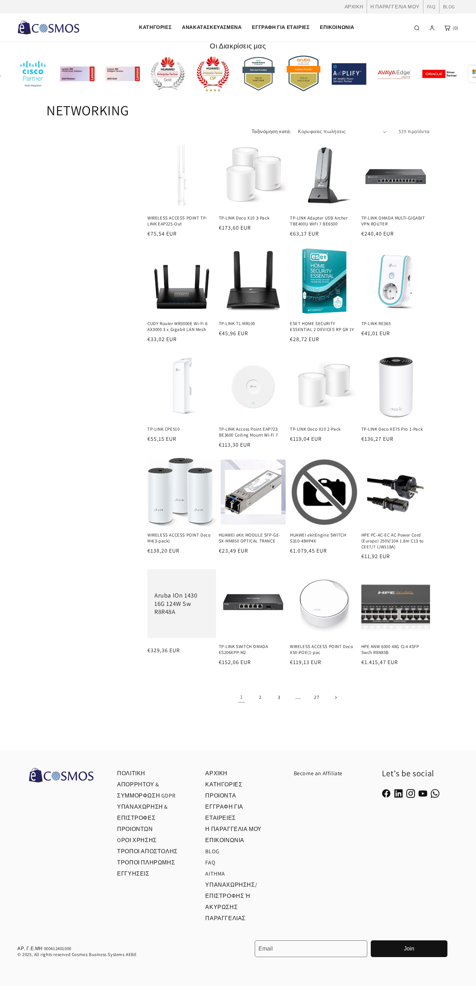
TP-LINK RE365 (376, 323)
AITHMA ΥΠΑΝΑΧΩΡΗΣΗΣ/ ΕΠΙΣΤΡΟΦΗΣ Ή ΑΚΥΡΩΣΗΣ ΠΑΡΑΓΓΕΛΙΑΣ (231, 896)
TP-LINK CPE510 (163, 429)
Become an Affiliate (318, 773)
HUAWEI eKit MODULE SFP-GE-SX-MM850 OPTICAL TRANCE (250, 538)
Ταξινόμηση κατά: (271, 131)
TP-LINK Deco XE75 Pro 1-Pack (392, 429)
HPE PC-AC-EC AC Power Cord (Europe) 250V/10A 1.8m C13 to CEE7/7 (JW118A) (392, 541)
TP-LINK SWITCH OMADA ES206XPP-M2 (243, 649)
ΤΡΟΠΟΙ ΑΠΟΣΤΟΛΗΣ (147, 851)
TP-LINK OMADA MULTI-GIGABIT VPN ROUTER (393, 221)
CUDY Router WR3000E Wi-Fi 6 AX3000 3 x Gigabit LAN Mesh (177, 326)
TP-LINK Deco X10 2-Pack (315, 429)
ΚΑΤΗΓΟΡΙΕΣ (223, 784)
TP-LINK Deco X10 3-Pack (244, 218)
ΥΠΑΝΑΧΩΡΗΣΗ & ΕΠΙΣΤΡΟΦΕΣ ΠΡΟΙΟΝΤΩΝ (142, 818)
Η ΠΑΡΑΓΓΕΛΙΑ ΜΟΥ (395, 6)
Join (409, 949)
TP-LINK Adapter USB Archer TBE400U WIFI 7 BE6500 (319, 221)
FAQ (431, 6)
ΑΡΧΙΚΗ (354, 6)
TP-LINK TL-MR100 (237, 323)
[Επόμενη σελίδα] (335, 697)
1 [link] (241, 697)
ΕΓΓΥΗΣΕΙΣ (133, 873)
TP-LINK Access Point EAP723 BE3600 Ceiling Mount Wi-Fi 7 (248, 432)
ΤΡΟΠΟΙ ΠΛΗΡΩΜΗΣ (146, 862)
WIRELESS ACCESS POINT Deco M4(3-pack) (179, 538)
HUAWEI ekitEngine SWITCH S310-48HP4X (318, 538)
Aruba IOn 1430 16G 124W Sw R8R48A (175, 604)
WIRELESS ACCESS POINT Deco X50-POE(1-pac (321, 649)
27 (316, 697)
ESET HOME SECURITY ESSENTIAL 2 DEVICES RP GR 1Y (322, 326)
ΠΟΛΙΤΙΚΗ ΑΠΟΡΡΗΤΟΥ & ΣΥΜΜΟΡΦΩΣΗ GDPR (146, 784)
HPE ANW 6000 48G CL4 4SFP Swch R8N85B (390, 649)
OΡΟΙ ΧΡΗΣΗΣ (137, 840)
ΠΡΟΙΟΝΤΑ (220, 795)
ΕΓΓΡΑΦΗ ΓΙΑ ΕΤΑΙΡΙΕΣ (280, 27)
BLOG (449, 6)
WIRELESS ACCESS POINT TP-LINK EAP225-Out (177, 221)
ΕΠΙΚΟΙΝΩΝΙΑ (337, 27)
